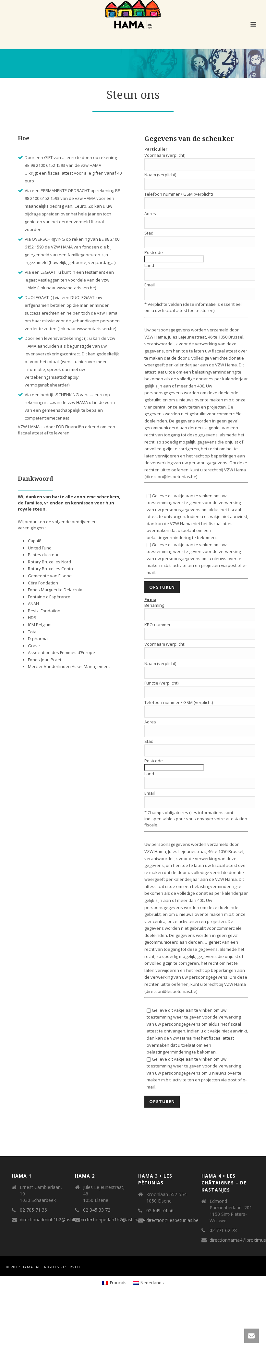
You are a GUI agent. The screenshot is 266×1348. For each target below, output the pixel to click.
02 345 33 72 (96, 1210)
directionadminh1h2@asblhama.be (56, 1220)
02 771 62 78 (223, 1230)
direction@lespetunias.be (172, 1220)
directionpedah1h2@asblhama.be (118, 1220)
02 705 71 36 (33, 1210)
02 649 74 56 (160, 1211)
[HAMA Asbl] (133, 14)
